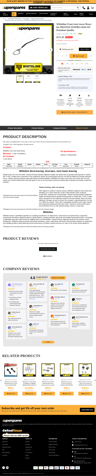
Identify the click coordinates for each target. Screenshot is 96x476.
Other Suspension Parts (37, 18)
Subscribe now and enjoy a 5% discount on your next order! (48, 1)
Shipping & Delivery (53, 444)
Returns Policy (52, 447)
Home (4, 18)
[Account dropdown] (88, 8)
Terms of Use (52, 449)
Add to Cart (79, 56)
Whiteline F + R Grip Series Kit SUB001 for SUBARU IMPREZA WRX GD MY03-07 (11, 383)
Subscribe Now (87, 410)
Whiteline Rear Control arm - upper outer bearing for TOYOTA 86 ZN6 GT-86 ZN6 (67, 383)
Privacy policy (52, 452)
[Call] (83, 7)
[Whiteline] (80, 33)
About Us (28, 441)
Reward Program (82, 14)
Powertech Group (39, 473)
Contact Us (28, 449)
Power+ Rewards (53, 441)
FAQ (3, 449)
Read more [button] (32, 298)
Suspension (26, 18)
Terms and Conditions (54, 455)
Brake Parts (20, 13)
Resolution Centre (6, 447)
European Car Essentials (54, 14)
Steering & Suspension (31, 13)
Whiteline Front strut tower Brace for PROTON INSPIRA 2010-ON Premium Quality (28, 20)
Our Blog (28, 444)
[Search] (78, 7)
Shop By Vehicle (6, 452)
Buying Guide (29, 447)
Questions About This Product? (75, 112)
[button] (6, 14)
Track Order (5, 444)
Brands (75, 14)
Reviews (91, 14)
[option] (48, 1)
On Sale (13, 14)
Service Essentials (43, 13)
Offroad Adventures (66, 14)
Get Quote (4, 455)
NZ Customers (29, 452)
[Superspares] (14, 7)
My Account (5, 441)
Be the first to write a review (48, 249)
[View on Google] (30, 284)
